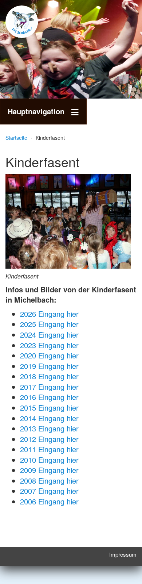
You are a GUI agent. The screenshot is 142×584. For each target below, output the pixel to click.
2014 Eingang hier (49, 418)
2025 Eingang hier (49, 324)
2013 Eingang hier (49, 428)
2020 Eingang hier (49, 355)
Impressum (123, 554)
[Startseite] (32, 21)
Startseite (16, 137)
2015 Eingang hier (49, 407)
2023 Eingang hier (49, 345)
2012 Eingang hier (49, 439)
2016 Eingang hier (49, 397)
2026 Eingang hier (49, 313)
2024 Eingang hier (49, 334)
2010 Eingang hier (49, 459)
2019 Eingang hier (49, 366)
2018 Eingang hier (49, 376)
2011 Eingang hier (49, 449)
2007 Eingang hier (49, 490)
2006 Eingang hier (49, 501)
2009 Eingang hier (49, 470)
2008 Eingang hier (49, 480)
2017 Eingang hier (49, 386)
